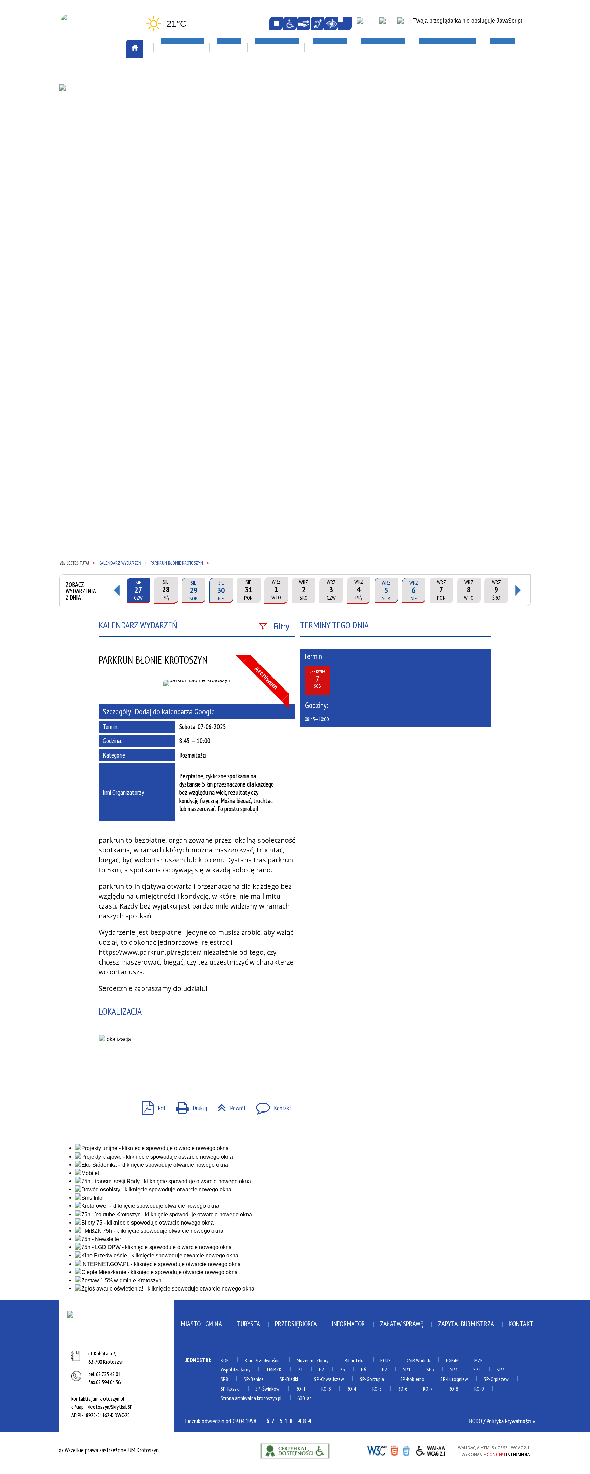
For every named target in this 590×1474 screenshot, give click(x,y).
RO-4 (351, 1388)
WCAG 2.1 (431, 1450)
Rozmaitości (192, 755)
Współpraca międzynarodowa (105, 257)
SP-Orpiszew (496, 1379)
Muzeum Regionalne (277, 152)
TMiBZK (262, 162)
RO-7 (428, 1388)
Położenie (80, 210)
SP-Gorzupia (372, 1379)
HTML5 (394, 1450)
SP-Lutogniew (454, 1379)
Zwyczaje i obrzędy (277, 172)
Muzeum (305, 1360)
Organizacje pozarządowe (198, 94)
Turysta (248, 1323)
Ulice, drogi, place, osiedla (477, 74)
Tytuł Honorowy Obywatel (102, 229)
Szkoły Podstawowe (371, 189)
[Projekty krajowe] (405, 24)
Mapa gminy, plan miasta (98, 152)
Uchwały (172, 247)
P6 (363, 1369)
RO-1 (300, 1388)
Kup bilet (264, 133)
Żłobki (354, 218)
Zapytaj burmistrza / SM (191, 287)
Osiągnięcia (82, 190)
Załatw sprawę (180, 277)
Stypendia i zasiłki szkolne (380, 159)
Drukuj (188, 1105)
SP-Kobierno (412, 1379)
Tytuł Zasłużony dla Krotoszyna (95, 243)
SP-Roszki (230, 1388)
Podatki (171, 208)
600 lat (304, 1398)
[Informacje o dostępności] (289, 23)
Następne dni (518, 590)
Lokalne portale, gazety (381, 74)
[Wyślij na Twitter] (120, 1069)
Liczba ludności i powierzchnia (106, 133)
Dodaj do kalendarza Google (175, 711)
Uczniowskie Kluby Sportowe (475, 133)
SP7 (500, 1369)
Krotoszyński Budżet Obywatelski (188, 164)
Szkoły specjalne (367, 198)
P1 (300, 1369)
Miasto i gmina (201, 1323)
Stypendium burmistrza (376, 169)
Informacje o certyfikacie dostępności (295, 1451)
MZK (478, 1360)
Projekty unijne (458, 189)
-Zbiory (321, 1360)
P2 (321, 1369)
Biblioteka (355, 1360)
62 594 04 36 (108, 1382)
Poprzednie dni (116, 590)
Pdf (151, 1105)
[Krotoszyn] (116, 1324)
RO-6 (402, 1388)
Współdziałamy (235, 1369)
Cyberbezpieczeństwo (470, 205)
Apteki (170, 74)
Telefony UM (176, 228)
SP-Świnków (267, 1388)
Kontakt (270, 1105)
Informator (348, 1323)
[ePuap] (367, 24)
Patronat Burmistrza (95, 200)
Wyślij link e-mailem (134, 1069)
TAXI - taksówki (88, 113)
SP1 (406, 1369)
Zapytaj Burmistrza (466, 1323)
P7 (384, 1369)
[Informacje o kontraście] (331, 23)
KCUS (385, 1360)
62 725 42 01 (108, 1373)
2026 (444, 169)
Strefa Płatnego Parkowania (104, 103)
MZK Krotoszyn (87, 94)
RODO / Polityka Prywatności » (502, 1421)
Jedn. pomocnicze (181, 141)
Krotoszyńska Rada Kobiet (194, 179)
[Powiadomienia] (344, 23)
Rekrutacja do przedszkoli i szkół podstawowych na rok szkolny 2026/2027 (382, 141)
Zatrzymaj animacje (276, 23)
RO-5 (377, 1388)
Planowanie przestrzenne (193, 189)
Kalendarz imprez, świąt (288, 74)
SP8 (224, 1379)
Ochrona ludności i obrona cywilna (102, 166)
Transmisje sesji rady (187, 238)
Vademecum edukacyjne (373, 208)
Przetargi (173, 218)
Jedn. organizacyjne (184, 151)
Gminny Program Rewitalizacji (199, 131)
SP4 (454, 1369)
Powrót (228, 1105)
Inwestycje (454, 149)
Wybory (170, 267)
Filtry (281, 626)
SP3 (430, 1369)
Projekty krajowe (460, 179)
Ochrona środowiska (94, 180)
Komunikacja (86, 74)
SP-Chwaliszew (329, 1379)
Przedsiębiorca (296, 1323)
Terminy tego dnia (334, 625)
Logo (74, 142)
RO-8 (453, 1388)
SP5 (477, 1369)
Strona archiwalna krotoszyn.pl (251, 1398)
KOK (225, 1360)
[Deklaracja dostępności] (303, 23)
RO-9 (479, 1388)
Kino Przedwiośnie (263, 1360)
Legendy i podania (275, 142)
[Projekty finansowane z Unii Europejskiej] (386, 24)
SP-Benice (254, 1379)
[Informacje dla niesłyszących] (317, 23)
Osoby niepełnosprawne (190, 198)
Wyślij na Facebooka (106, 1069)
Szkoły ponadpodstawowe (379, 179)
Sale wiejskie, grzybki (284, 94)
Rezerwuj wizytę (181, 296)
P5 (342, 1369)
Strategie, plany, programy (102, 220)
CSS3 (406, 1450)
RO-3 (326, 1388)
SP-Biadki (289, 1379)
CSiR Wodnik (418, 1360)
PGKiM (452, 1360)
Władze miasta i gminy (189, 257)
